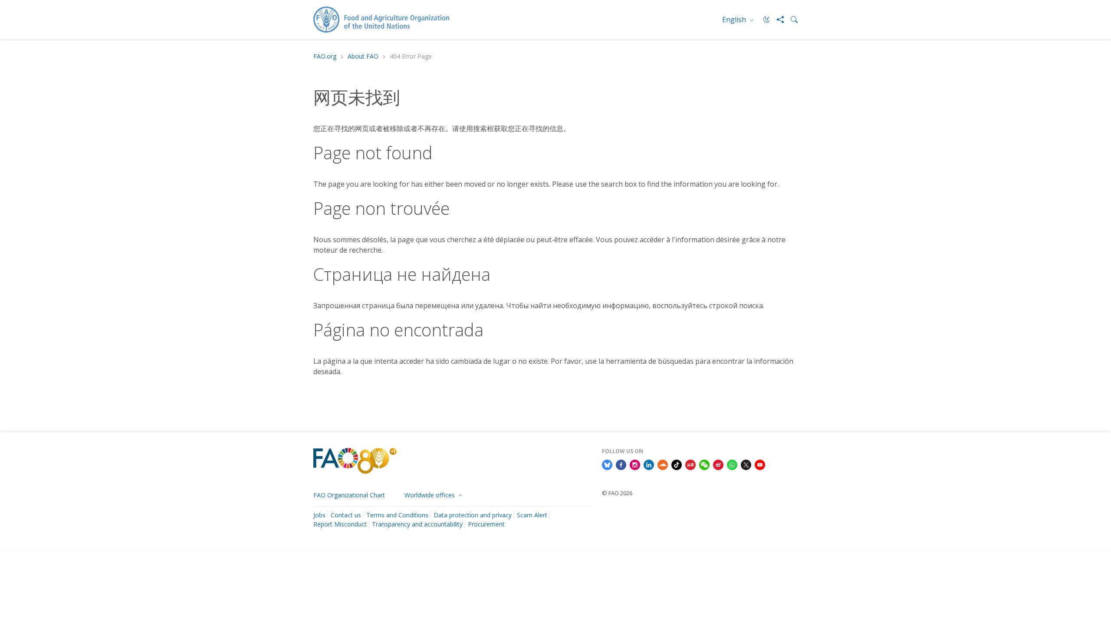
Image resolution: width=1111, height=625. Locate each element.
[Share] (777, 19)
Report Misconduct (340, 524)
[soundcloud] (662, 464)
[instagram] (635, 464)
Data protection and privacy (473, 515)
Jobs (319, 515)
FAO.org (324, 56)
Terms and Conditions (397, 515)
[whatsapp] (732, 464)
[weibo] (718, 464)
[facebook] (621, 464)
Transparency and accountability (417, 524)
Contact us (346, 515)
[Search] (791, 19)
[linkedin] (649, 464)
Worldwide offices (430, 495)
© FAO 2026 (617, 493)
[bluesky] (607, 464)
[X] (746, 464)
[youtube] (760, 464)
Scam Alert (532, 515)
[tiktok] (676, 464)
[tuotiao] (690, 464)
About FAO (363, 56)
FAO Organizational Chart (349, 495)
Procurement (486, 524)
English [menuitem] (735, 19)
